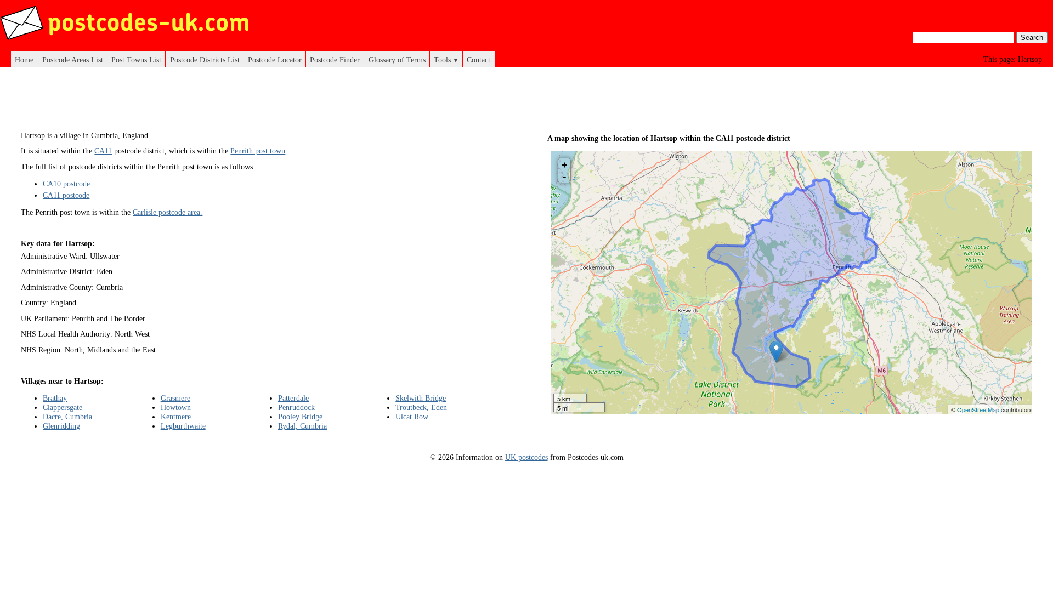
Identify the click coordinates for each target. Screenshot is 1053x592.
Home (24, 59)
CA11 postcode (66, 195)
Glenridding (61, 426)
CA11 (103, 150)
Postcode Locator (275, 59)
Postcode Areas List (72, 59)
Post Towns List (136, 59)
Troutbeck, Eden (421, 407)
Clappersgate (62, 407)
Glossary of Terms (397, 59)
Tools (446, 59)
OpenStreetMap (978, 409)
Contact (478, 59)
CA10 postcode (66, 183)
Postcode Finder (335, 59)
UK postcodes (526, 457)
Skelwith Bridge (420, 398)
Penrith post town (257, 150)
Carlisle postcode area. (167, 212)
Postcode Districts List (205, 59)
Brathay (55, 398)
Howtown (176, 407)
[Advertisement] (263, 103)
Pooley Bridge (300, 416)
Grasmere (175, 398)
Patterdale (293, 398)
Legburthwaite (183, 426)
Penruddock (296, 407)
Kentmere (176, 416)
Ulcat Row (411, 416)
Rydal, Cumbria (302, 426)
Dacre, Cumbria (67, 416)
